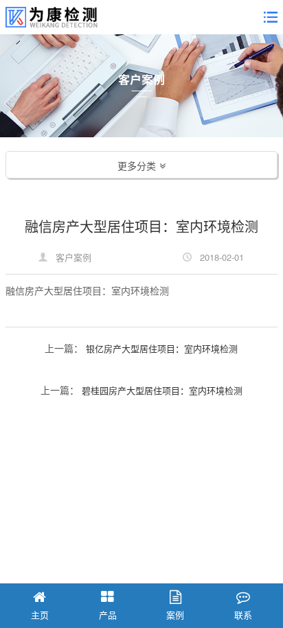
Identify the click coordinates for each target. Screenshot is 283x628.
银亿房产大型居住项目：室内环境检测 (162, 348)
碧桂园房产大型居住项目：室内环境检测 (162, 390)
